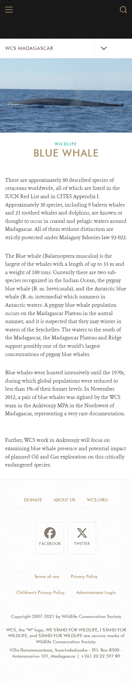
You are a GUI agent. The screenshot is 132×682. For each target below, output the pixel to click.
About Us (64, 499)
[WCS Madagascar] (66, 12)
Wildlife (66, 144)
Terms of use (46, 576)
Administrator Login (96, 592)
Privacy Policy (84, 576)
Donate (33, 499)
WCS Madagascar (29, 48)
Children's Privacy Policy (40, 592)
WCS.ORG (97, 499)
